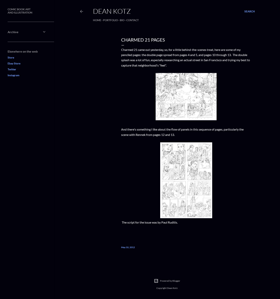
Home (97, 20)
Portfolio (110, 20)
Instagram (13, 75)
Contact (132, 20)
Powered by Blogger (170, 280)
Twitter (12, 69)
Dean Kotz (112, 11)
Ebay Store (14, 63)
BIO (122, 20)
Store (11, 57)
